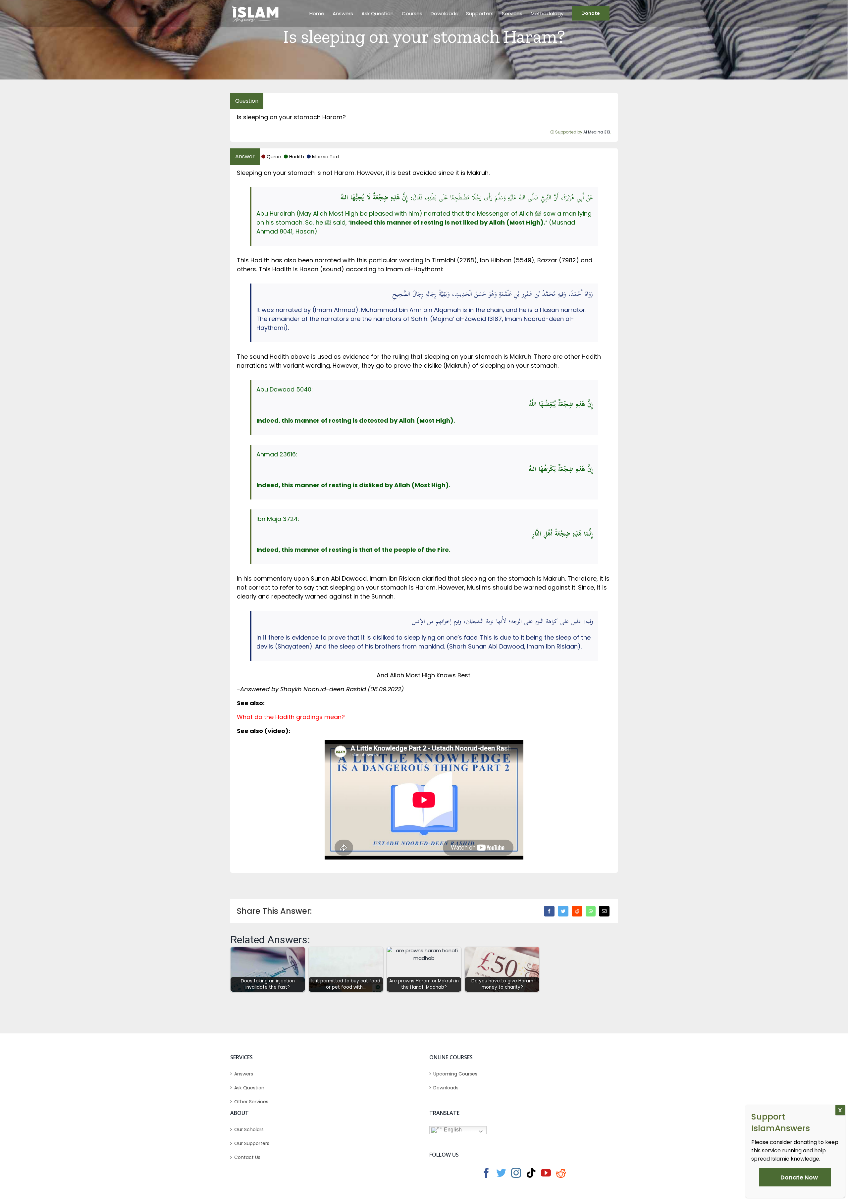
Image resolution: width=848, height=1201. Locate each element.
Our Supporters (251, 1143)
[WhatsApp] (591, 911)
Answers (243, 1073)
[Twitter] (563, 911)
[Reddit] (577, 911)
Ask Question (249, 1087)
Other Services (251, 1101)
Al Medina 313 (596, 132)
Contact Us (247, 1157)
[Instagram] (516, 1173)
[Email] (604, 911)
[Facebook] (549, 911)
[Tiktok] (531, 1173)
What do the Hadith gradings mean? (291, 717)
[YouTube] (546, 1173)
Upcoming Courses (455, 1073)
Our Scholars (249, 1129)
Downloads (445, 1087)
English (452, 1129)
